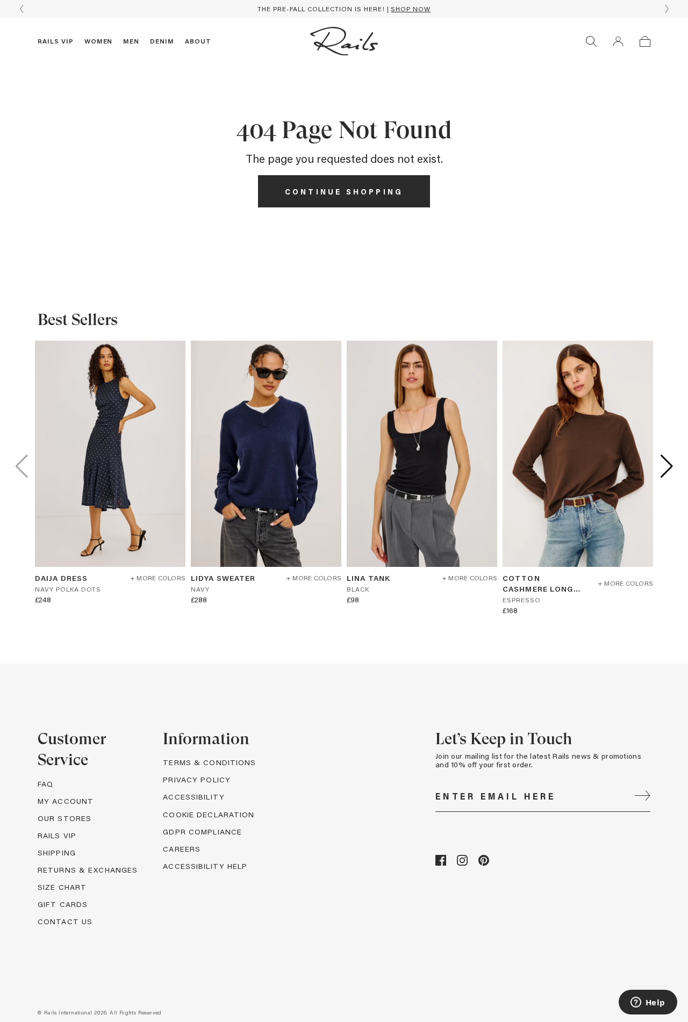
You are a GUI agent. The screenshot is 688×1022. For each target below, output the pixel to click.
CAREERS (181, 849)
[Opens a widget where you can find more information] (647, 1003)
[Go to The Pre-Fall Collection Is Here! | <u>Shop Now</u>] (344, 9)
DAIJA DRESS (61, 578)
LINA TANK (368, 578)
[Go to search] (591, 41)
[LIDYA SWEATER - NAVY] (266, 454)
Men (131, 41)
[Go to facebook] (440, 863)
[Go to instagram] (462, 863)
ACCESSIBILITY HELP (205, 866)
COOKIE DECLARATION (208, 814)
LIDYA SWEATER (223, 578)
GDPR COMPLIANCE (202, 831)
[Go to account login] (618, 41)
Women (98, 41)
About (198, 41)
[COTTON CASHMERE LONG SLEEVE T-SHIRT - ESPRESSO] (578, 454)
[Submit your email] (642, 796)
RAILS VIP (57, 835)
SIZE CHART (62, 887)
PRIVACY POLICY (197, 779)
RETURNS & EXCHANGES (88, 870)
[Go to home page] (344, 41)
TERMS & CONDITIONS (209, 762)
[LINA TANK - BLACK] (422, 454)
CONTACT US (65, 921)
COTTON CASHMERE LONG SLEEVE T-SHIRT (538, 583)
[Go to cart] (645, 41)
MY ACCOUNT (66, 801)
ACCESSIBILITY (194, 796)
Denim (162, 41)
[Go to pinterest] (483, 863)
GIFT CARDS (63, 904)
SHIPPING (57, 852)
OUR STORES (64, 818)
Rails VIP (56, 41)
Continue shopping (344, 191)
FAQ (45, 784)
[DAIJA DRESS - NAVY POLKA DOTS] (110, 454)
